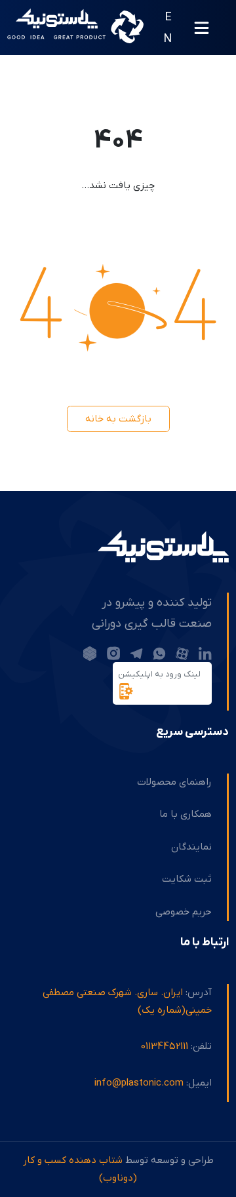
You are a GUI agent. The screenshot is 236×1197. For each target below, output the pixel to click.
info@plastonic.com (139, 1082)
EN (168, 28)
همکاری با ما (185, 814)
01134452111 (164, 1046)
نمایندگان (191, 847)
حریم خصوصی (183, 911)
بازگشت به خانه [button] (118, 418)
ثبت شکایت (187, 879)
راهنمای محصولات (174, 782)
